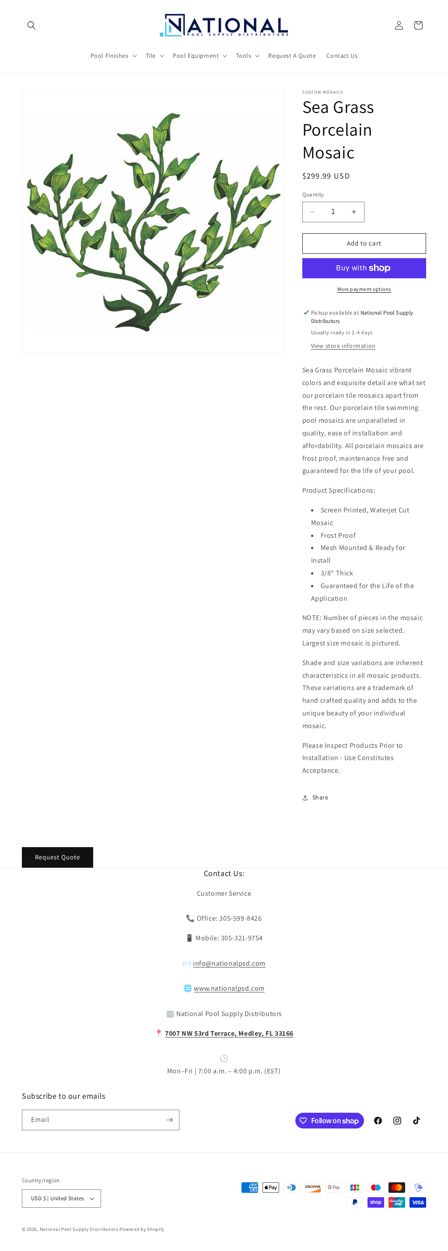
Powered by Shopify (141, 1229)
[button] (31, 25)
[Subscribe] (169, 1120)
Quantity (313, 194)
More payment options (364, 289)
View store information (343, 346)
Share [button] (320, 797)
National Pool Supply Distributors (79, 1229)
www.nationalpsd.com (229, 988)
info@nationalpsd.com (229, 963)
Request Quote (57, 857)
